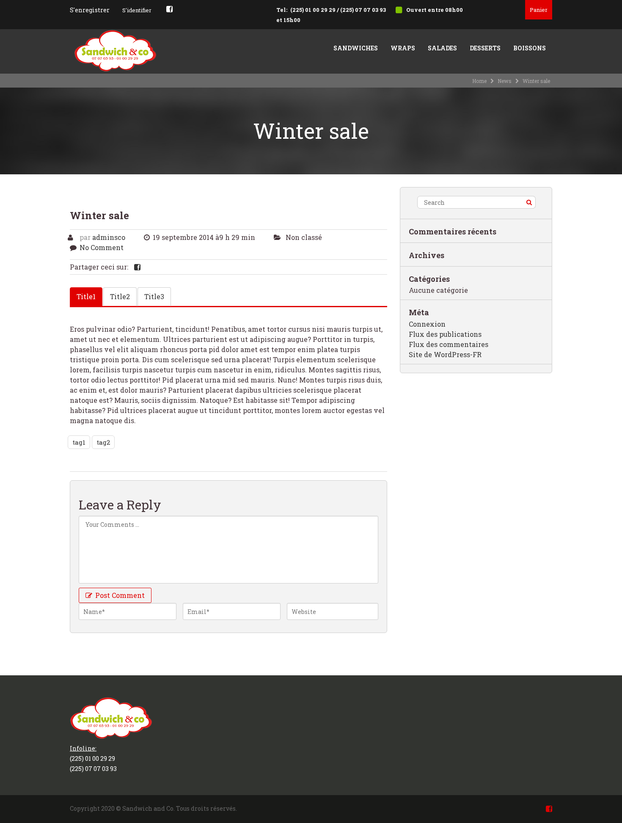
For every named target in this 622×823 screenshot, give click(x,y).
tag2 (103, 442)
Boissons (529, 48)
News (505, 80)
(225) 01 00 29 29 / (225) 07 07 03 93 (338, 10)
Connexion (427, 323)
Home (479, 80)
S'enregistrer (90, 10)
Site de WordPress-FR (445, 354)
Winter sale (99, 215)
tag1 (78, 442)
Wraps (403, 48)
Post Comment (119, 595)
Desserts (485, 48)
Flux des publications (445, 334)
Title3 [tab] (154, 296)
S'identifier (136, 10)
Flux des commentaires (448, 344)
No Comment (102, 247)
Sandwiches (355, 48)
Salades (442, 48)
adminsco (108, 237)
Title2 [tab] (120, 296)
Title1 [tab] (86, 296)
